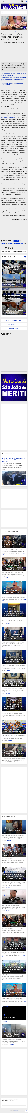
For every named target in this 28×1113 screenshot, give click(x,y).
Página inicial (14, 328)
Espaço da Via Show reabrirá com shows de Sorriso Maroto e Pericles (14, 969)
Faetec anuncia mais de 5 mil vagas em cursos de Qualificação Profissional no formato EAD (13, 296)
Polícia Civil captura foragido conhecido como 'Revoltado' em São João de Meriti (13, 613)
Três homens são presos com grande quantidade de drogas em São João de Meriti (13, 660)
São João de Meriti (8, 31)
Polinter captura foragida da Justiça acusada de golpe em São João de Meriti (13, 753)
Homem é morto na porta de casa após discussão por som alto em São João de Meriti (13, 900)
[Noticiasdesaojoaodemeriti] (6, 1)
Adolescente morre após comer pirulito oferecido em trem (13, 830)
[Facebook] (1, 1)
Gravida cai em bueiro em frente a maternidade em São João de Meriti (13, 853)
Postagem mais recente (14, 320)
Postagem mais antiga (14, 324)
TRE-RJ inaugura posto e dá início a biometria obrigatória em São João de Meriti (13, 567)
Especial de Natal (9, 1017)
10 (4, 748)
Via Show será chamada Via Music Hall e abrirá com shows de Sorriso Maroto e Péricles (14, 877)
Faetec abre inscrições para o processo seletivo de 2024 (11, 283)
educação (14, 31)
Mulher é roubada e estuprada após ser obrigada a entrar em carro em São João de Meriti (13, 947)
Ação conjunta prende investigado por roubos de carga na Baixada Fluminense (13, 460)
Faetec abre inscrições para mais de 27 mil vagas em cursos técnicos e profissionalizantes (13, 310)
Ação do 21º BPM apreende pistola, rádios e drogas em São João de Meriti (13, 636)
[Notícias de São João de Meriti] (14, 9)
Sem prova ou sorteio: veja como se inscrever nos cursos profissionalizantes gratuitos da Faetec (13, 79)
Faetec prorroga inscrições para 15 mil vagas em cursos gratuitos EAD (13, 74)
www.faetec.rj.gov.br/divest (8, 117)
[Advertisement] (9, 52)
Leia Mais (7, 577)
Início (2, 31)
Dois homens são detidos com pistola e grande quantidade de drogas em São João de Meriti (14, 683)
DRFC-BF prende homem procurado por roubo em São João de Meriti (13, 706)
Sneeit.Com (16, 1110)
